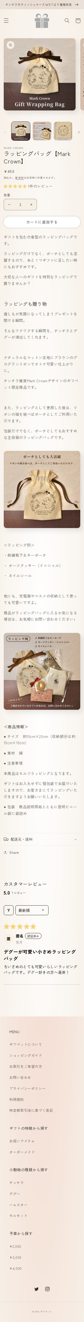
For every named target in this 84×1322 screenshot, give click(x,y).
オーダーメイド (22, 1151)
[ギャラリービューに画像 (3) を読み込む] (63, 131)
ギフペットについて (25, 1044)
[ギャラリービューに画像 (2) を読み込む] (42, 131)
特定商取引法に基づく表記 (31, 1110)
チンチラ (16, 1182)
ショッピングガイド (25, 1055)
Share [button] (14, 852)
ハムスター (18, 1204)
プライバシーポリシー (27, 1088)
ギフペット (46, 1311)
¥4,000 (15, 1268)
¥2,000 (15, 1246)
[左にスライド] (5, 132)
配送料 (19, 177)
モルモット (18, 1215)
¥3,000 (15, 1257)
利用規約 (16, 1099)
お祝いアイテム (22, 1140)
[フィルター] (9, 910)
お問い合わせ (20, 1077)
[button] (6, 20)
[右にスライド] (79, 132)
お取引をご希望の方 (25, 1066)
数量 (7, 195)
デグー (14, 1193)
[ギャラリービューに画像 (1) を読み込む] (20, 131)
